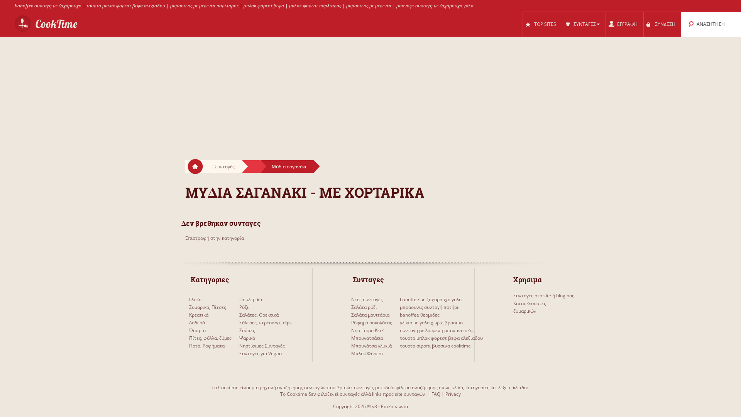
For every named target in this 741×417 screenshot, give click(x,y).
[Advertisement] (370, 91)
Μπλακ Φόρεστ (367, 353)
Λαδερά (197, 322)
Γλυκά (195, 299)
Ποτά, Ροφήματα (207, 345)
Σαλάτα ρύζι (364, 307)
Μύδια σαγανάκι (289, 166)
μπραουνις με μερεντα (368, 5)
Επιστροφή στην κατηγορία (214, 238)
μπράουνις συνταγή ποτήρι (429, 307)
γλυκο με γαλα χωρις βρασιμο (431, 322)
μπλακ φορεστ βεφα (264, 5)
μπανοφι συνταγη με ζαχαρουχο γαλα (435, 5)
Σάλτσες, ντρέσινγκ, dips (265, 322)
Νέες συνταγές (367, 299)
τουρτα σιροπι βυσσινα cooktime (435, 345)
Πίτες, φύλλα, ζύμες (210, 338)
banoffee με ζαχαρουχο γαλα (431, 299)
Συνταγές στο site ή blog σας (543, 295)
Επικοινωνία (394, 406)
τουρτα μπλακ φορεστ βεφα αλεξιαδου (125, 5)
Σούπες (247, 330)
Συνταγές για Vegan (260, 353)
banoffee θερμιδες (420, 315)
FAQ (435, 394)
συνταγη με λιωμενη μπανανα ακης (437, 330)
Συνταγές (225, 166)
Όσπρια (197, 330)
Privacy (453, 394)
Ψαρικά (247, 338)
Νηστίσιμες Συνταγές (262, 345)
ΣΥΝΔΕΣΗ (665, 24)
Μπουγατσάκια (367, 338)
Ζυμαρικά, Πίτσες (207, 307)
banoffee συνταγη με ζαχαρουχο (48, 5)
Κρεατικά (198, 315)
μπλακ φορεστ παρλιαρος (315, 5)
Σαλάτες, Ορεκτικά (259, 315)
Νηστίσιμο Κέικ (367, 330)
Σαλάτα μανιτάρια (370, 315)
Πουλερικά (250, 299)
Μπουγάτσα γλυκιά (371, 345)
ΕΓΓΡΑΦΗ (627, 24)
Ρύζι (244, 307)
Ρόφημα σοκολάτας (371, 322)
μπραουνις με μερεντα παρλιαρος (204, 5)
